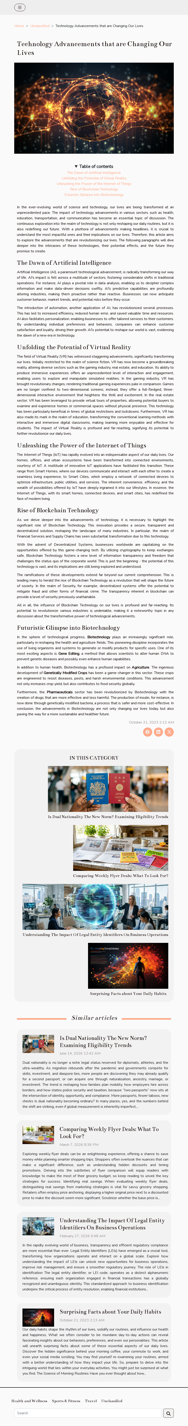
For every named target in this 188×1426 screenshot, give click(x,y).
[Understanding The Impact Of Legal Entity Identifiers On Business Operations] (95, 906)
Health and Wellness (29, 1401)
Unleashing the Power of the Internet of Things (94, 183)
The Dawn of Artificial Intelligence (94, 172)
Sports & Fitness (66, 1401)
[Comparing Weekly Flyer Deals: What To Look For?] (120, 847)
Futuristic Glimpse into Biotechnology (94, 194)
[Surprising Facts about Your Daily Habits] (128, 965)
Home (19, 25)
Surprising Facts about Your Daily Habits (128, 993)
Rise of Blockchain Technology (94, 189)
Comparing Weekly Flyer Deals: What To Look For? (120, 875)
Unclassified (40, 25)
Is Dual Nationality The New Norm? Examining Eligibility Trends (108, 816)
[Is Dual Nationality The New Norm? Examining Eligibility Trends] (108, 788)
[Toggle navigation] (19, 7)
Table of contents (96, 167)
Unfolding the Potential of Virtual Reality (94, 178)
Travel (91, 1401)
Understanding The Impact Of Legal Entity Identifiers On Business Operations (95, 934)
